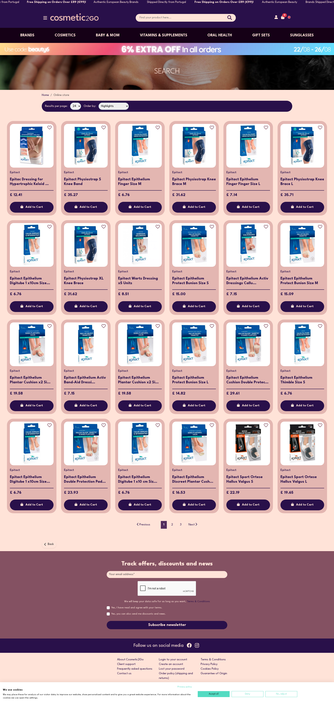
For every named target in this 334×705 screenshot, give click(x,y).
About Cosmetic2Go (130, 659)
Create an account (171, 664)
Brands (27, 35)
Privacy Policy (209, 664)
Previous (144, 524)
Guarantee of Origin (214, 673)
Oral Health (219, 35)
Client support (126, 664)
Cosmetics (65, 35)
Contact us (124, 673)
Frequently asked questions (134, 668)
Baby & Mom (108, 35)
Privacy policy (184, 687)
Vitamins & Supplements (163, 35)
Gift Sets (261, 35)
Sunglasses (302, 35)
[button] (45, 18)
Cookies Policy (210, 668)
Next (191, 524)
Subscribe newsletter (167, 625)
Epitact (15, 172)
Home (45, 95)
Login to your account (173, 659)
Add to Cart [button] (34, 207)
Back (51, 544)
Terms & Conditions (198, 601)
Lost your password (171, 668)
